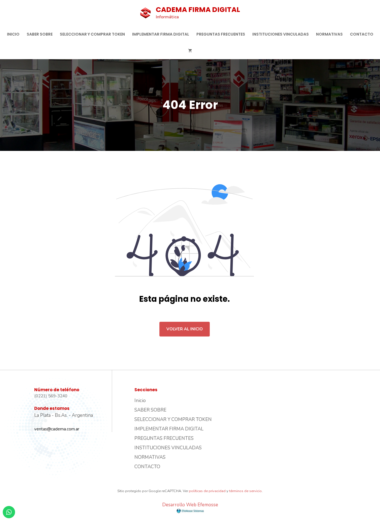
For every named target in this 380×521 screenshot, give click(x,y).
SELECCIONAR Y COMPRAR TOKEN (92, 34)
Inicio (13, 34)
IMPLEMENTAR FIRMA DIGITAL (160, 34)
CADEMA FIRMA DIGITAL (198, 9)
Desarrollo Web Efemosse (190, 505)
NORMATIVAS (329, 34)
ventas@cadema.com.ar (56, 429)
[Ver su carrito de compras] (190, 51)
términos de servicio (245, 490)
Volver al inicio (184, 329)
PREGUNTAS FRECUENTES (220, 34)
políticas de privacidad (207, 490)
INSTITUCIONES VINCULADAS (280, 34)
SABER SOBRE (40, 34)
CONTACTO (361, 34)
